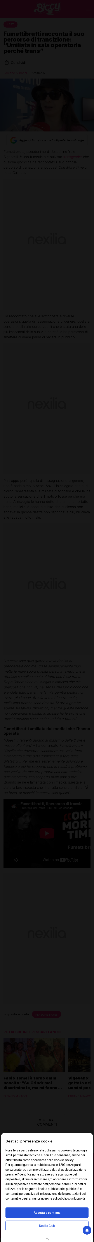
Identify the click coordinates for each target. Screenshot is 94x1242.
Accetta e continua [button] (47, 1212)
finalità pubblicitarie (51, 1189)
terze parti (73, 1165)
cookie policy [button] (64, 1160)
